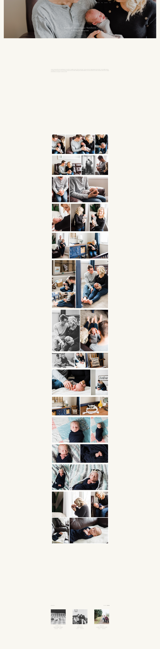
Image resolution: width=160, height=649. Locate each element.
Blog (102, 2)
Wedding (64, 2)
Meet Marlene (55, 2)
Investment (106, 2)
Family (68, 2)
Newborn (98, 2)
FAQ (110, 2)
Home (50, 2)
